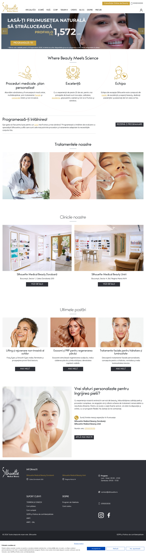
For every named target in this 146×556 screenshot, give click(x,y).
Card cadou (66, 506)
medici (104, 95)
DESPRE (90, 10)
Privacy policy (78, 543)
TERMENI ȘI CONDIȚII (34, 502)
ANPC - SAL (30, 522)
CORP (55, 10)
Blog (82, 10)
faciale (38, 95)
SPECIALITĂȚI (31, 10)
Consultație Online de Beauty (116, 3)
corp (36, 125)
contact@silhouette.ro (109, 492)
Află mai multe (84, 437)
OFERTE (74, 10)
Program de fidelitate (70, 502)
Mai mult (25, 369)
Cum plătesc (31, 506)
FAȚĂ (48, 10)
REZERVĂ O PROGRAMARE (129, 125)
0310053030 (138, 3)
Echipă (41, 10)
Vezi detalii (37, 284)
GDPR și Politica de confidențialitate (39, 514)
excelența (56, 98)
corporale (16, 98)
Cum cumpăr (31, 510)
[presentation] (4, 31)
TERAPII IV (64, 10)
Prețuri (98, 10)
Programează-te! (23, 43)
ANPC (28, 518)
